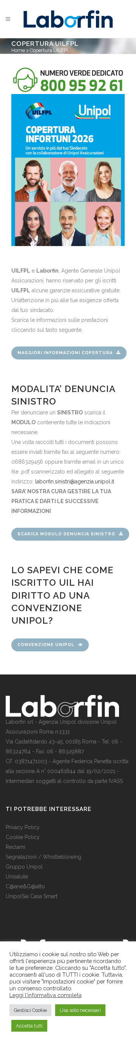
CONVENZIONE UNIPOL (45, 644)
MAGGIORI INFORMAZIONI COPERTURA (65, 352)
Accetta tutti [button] (29, 1026)
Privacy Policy (23, 827)
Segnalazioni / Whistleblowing (43, 857)
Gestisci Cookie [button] (30, 1010)
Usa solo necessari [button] (80, 1010)
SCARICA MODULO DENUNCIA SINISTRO (66, 534)
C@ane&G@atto (25, 886)
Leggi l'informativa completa (45, 995)
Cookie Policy (23, 837)
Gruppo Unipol (24, 867)
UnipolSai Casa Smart (31, 896)
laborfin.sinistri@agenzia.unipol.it (74, 481)
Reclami (15, 847)
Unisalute (17, 877)
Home (18, 50)
